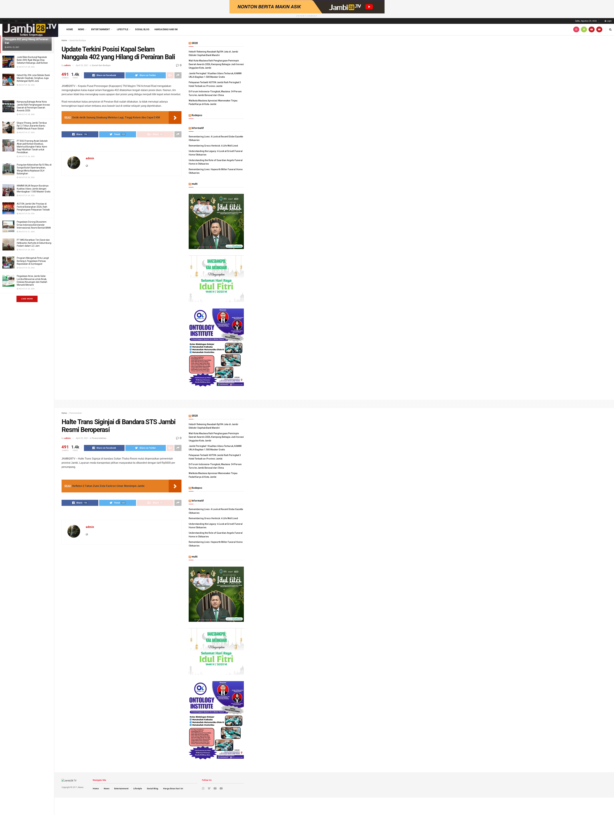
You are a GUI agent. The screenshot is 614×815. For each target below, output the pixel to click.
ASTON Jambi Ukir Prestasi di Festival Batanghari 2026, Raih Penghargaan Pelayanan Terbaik (33, 206)
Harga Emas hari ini (166, 29)
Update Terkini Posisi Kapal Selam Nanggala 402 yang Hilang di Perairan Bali (26, 39)
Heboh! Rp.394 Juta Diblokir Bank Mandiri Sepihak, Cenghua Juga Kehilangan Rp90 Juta (33, 78)
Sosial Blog (142, 29)
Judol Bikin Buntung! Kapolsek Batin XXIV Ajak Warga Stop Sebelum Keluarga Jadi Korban (32, 60)
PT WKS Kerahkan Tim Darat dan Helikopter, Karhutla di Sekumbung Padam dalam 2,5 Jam (34, 243)
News (12, 21)
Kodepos (197, 115)
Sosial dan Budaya (77, 40)
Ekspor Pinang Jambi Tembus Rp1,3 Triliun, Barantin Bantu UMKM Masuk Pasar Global (32, 126)
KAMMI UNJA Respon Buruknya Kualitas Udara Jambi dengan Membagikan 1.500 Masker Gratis (34, 188)
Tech (36, 21)
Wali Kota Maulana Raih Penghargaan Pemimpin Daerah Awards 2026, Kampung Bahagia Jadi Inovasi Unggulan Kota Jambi (216, 64)
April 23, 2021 (82, 65)
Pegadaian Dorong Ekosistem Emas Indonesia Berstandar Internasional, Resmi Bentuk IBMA (34, 225)
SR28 (195, 43)
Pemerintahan (75, 413)
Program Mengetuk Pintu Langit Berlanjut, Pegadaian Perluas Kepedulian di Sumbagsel (33, 261)
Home (5, 21)
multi (194, 183)
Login (609, 21)
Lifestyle (46, 21)
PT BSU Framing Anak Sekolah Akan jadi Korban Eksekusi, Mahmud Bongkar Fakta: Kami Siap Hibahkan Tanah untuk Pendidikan (32, 147)
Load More (27, 299)
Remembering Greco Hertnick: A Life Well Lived (213, 145)
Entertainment (24, 21)
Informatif (198, 128)
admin (67, 65)
